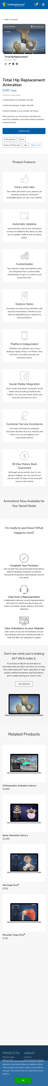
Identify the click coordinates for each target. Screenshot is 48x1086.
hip (25, 145)
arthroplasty (9, 139)
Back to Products (11, 19)
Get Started (24, 684)
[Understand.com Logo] (13, 3)
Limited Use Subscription (11, 95)
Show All (35, 145)
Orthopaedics (8, 1060)
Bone (22, 139)
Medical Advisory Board (33, 1060)
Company (28, 1057)
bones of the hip (12, 145)
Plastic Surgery (9, 1057)
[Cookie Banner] (24, 1073)
